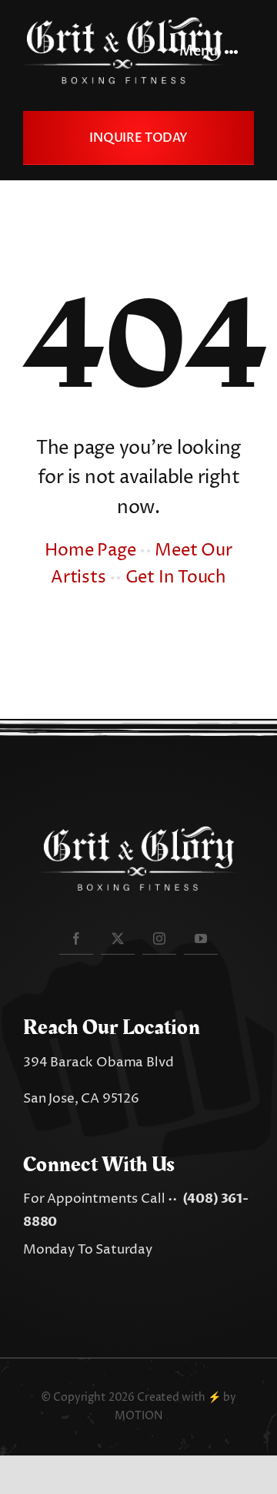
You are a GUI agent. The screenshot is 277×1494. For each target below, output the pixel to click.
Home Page (90, 550)
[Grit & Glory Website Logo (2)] (123, 21)
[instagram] (159, 938)
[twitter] (118, 938)
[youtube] (201, 938)
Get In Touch (175, 577)
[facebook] (76, 938)
